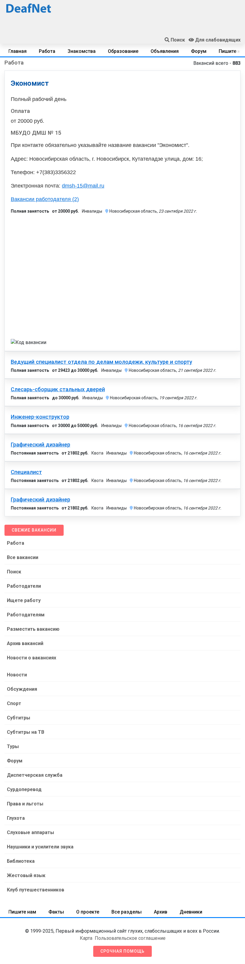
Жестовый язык (26, 875)
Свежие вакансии (34, 530)
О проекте (87, 912)
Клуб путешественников (35, 890)
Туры (13, 746)
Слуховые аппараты (30, 832)
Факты (56, 912)
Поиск (14, 572)
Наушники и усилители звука (40, 847)
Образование (123, 51)
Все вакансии (22, 557)
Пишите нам (22, 912)
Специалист (26, 472)
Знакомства (82, 51)
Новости (17, 675)
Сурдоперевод (24, 789)
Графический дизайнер (40, 445)
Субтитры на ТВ (25, 732)
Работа (47, 51)
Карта (86, 938)
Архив (160, 912)
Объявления (165, 51)
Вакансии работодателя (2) (45, 199)
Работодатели (24, 586)
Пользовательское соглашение (130, 938)
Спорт (14, 703)
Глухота (16, 818)
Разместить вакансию (33, 629)
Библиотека (21, 861)
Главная (17, 51)
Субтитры (18, 718)
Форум (198, 51)
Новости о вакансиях (31, 658)
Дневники (191, 912)
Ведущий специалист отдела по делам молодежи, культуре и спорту (101, 362)
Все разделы (126, 912)
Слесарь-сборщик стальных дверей (58, 389)
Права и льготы (25, 804)
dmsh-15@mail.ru (83, 186)
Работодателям (26, 615)
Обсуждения (22, 689)
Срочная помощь (122, 951)
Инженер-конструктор (40, 417)
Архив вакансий (25, 643)
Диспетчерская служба (34, 775)
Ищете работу (24, 600)
